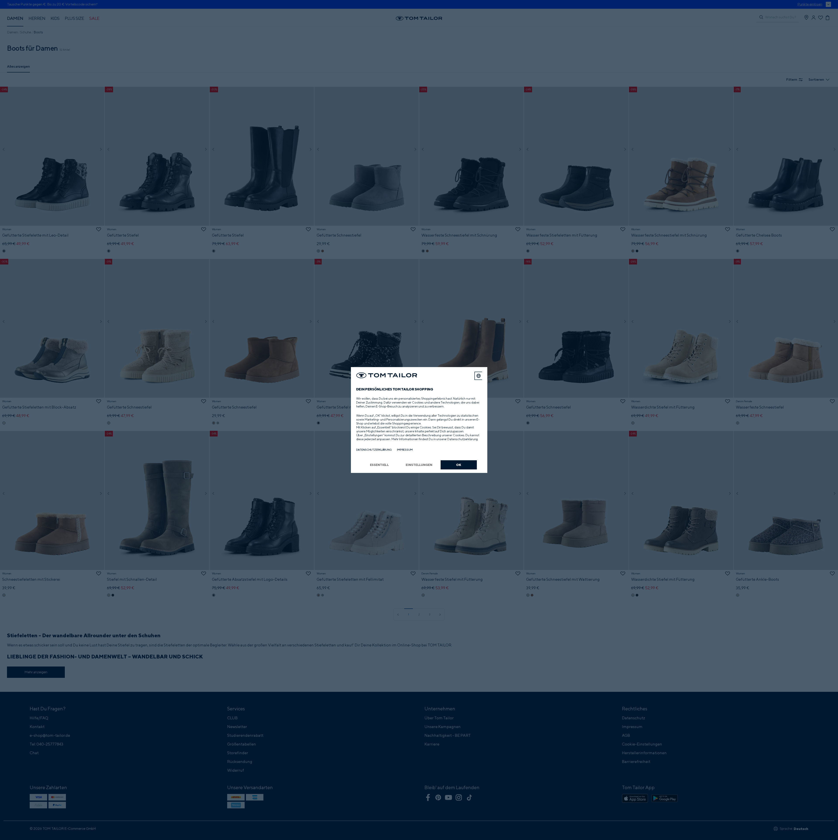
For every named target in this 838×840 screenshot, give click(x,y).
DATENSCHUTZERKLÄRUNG (374, 449)
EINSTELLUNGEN (419, 465)
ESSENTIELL (379, 465)
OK (458, 465)
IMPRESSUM (405, 449)
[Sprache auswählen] (478, 375)
